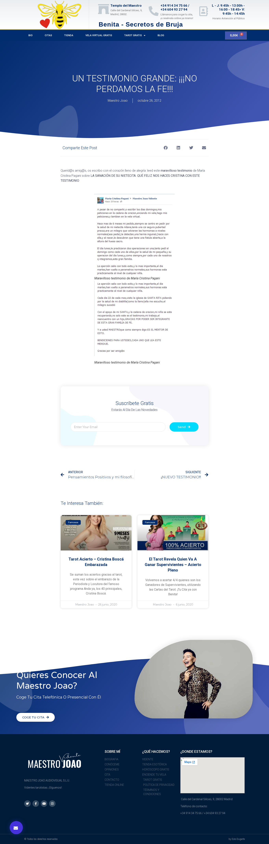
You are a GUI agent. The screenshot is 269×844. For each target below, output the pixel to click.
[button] (16, 827)
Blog (161, 35)
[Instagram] (52, 803)
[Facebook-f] (35, 803)
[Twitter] (27, 803)
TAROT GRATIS (133, 35)
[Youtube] (44, 803)
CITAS (48, 35)
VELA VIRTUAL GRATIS (98, 35)
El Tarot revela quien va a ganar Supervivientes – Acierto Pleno (173, 564)
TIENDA (68, 35)
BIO (30, 35)
